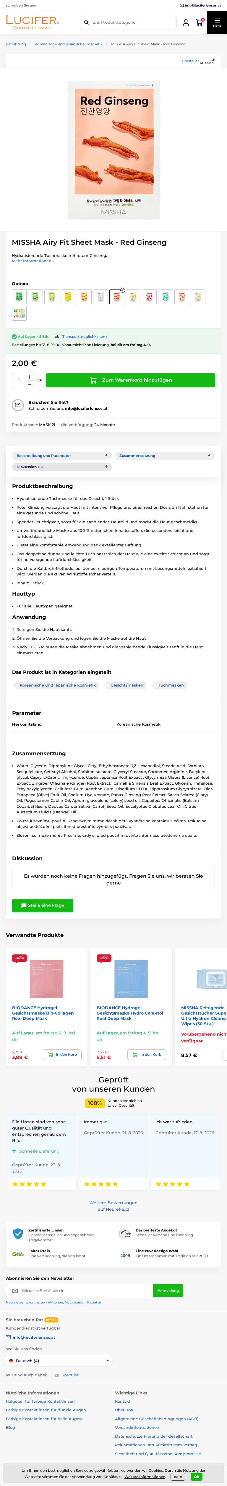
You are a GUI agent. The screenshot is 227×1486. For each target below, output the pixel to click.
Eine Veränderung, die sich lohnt (56, 1256)
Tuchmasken (171, 685)
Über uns (124, 1409)
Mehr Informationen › (33, 260)
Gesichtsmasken (127, 685)
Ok (196, 1476)
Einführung (16, 44)
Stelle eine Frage (45, 905)
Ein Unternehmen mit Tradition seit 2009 (172, 1256)
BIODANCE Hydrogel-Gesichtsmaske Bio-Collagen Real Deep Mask (43, 1013)
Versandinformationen (137, 1427)
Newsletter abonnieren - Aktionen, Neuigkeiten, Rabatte (53, 1302)
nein (178, 1476)
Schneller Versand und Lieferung (164, 1235)
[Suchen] (86, 22)
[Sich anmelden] (185, 22)
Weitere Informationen (144, 1476)
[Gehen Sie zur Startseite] (32, 22)
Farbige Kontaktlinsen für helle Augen (44, 1418)
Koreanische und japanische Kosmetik (69, 44)
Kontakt (122, 1401)
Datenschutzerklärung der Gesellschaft (153, 1436)
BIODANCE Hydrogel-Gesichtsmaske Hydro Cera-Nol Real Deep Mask (130, 1013)
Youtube (70, 1375)
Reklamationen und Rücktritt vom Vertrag (156, 1444)
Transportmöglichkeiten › (84, 336)
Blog (10, 1427)
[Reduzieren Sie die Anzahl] (29, 384)
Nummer (19, 380)
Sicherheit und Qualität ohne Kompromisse (158, 1453)
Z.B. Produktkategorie (114, 22)
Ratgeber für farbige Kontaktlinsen (40, 1401)
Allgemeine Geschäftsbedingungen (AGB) (156, 1418)
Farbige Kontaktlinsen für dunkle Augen (46, 1409)
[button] (217, 22)
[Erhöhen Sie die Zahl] (29, 376)
